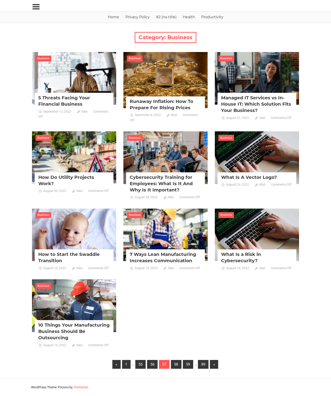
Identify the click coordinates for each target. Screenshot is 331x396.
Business (43, 58)
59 (188, 364)
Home (113, 17)
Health (189, 17)
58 (176, 364)
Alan (84, 111)
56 (152, 364)
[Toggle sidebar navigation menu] (36, 7)
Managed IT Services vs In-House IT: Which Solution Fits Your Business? (256, 104)
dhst (174, 115)
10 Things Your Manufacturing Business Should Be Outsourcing (74, 331)
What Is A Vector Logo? (249, 177)
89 (203, 364)
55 (140, 364)
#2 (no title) (166, 17)
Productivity (212, 17)
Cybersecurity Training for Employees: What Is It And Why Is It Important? (161, 184)
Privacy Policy (137, 17)
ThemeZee (80, 387)
